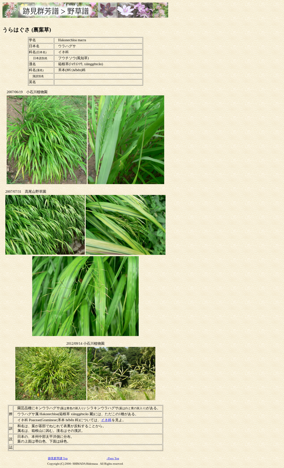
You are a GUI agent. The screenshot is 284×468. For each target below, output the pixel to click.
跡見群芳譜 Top (58, 458)
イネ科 (106, 420)
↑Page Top (112, 458)
